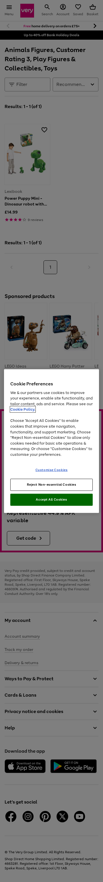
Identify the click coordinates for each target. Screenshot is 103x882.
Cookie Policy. (22, 409)
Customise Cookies (51, 470)
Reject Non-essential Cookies (51, 484)
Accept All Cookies (51, 499)
